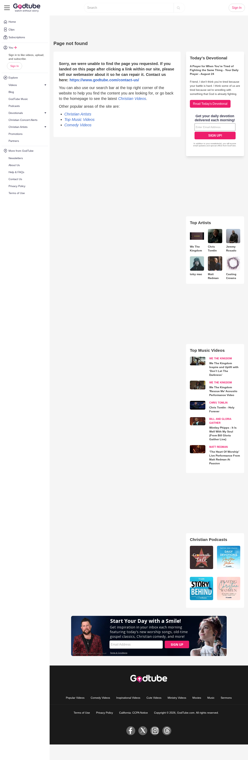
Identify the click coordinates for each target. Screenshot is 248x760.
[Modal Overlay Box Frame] (215, 131)
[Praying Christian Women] (228, 588)
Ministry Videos (177, 697)
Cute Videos (153, 697)
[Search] (178, 7)
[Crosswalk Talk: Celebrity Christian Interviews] (201, 557)
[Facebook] (130, 730)
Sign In (14, 66)
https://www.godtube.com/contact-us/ (104, 80)
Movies (196, 697)
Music (210, 697)
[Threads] (166, 730)
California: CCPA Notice (133, 712)
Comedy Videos (100, 697)
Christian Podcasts (208, 539)
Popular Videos (75, 697)
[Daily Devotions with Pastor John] (228, 557)
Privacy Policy (104, 712)
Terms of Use (82, 712)
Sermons (226, 697)
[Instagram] (154, 730)
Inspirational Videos (128, 697)
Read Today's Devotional (210, 103)
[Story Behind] (201, 588)
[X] (142, 730)
